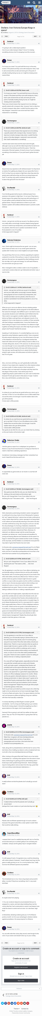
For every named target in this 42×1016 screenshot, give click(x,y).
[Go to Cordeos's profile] (4, 793)
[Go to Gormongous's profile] (4, 122)
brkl (8, 775)
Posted (13, 43)
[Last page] (40, 36)
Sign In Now (21, 980)
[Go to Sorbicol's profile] (4, 42)
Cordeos (5, 32)
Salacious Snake (13, 440)
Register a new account (21, 967)
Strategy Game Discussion (26, 32)
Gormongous (12, 121)
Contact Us (24, 1009)
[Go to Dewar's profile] (4, 61)
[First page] (2, 36)
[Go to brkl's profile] (4, 776)
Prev (6, 36)
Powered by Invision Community (21, 1013)
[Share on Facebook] (5, 1003)
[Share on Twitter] (2, 1003)
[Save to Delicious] (15, 1003)
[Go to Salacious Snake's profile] (4, 441)
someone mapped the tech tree (21, 547)
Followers (19, 988)
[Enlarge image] (37, 806)
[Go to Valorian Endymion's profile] (4, 241)
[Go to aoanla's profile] (4, 726)
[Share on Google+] (8, 1003)
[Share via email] (24, 1003)
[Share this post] (38, 43)
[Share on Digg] (11, 1003)
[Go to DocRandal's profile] (4, 189)
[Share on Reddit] (18, 1003)
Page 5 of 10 (21, 36)
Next (35, 36)
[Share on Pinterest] (27, 1003)
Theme (16, 1009)
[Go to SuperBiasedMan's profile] (4, 834)
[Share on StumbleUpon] (21, 1003)
